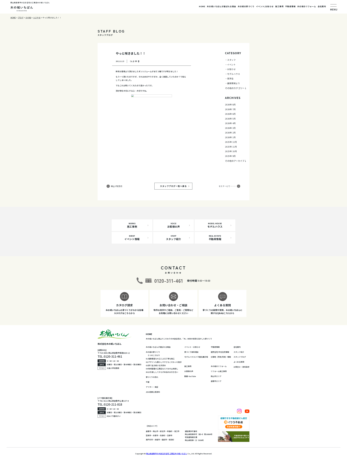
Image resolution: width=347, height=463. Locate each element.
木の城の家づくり (246, 6)
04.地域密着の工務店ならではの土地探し (162, 368)
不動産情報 (290, 6)
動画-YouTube (190, 376)
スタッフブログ (240, 357)
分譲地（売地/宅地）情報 (221, 357)
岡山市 (155, 431)
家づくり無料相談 (191, 352)
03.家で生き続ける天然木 (156, 365)
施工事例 (279, 6)
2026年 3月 (230, 128)
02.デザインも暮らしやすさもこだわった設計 (164, 362)
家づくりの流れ (152, 377)
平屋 (147, 382)
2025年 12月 (231, 141)
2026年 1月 (230, 137)
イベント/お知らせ (265, 6)
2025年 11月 (231, 146)
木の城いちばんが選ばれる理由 (221, 6)
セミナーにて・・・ (227, 186)
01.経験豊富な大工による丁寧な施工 (160, 358)
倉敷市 (148, 431)
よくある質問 (239, 362)
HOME (202, 6)
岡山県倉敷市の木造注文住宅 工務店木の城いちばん (166, 453)
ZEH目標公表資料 (153, 392)
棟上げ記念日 (116, 186)
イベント (231, 64)
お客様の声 (188, 371)
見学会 (230, 78)
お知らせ (231, 69)
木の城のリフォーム (306, 6)
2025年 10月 (231, 151)
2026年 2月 (230, 132)
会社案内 (322, 6)
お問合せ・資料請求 (241, 367)
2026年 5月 (230, 118)
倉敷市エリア (216, 381)
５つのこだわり (153, 355)
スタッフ (231, 59)
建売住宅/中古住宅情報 (220, 352)
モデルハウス (233, 73)
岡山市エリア (216, 376)
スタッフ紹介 (239, 352)
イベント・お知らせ (192, 347)
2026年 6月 (230, 113)
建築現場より (233, 83)
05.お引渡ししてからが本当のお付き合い (162, 372)
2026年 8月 (230, 104)
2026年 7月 (230, 109)
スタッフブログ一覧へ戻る (176, 186)
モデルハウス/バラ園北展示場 (196, 357)
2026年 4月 (230, 123)
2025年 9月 (230, 156)
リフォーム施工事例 (219, 371)
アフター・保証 (152, 387)
